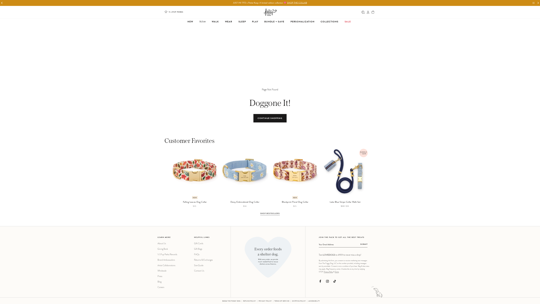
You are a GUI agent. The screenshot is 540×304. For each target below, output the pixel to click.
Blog (159, 281)
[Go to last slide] (2, 3)
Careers (161, 287)
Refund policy (249, 301)
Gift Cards (198, 243)
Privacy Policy (328, 272)
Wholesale (162, 270)
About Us (162, 243)
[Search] (363, 12)
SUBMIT (364, 244)
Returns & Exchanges (203, 259)
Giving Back (163, 249)
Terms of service (281, 301)
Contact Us (199, 270)
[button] (373, 12)
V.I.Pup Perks (176, 12)
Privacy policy (265, 301)
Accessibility (314, 301)
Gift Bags (198, 249)
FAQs (196, 254)
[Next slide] (538, 3)
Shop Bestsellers (270, 213)
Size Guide (198, 265)
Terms (337, 272)
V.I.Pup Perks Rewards (167, 254)
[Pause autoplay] (533, 3)
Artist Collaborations (166, 265)
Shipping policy (299, 301)
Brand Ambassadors (166, 259)
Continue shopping (270, 118)
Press (160, 276)
